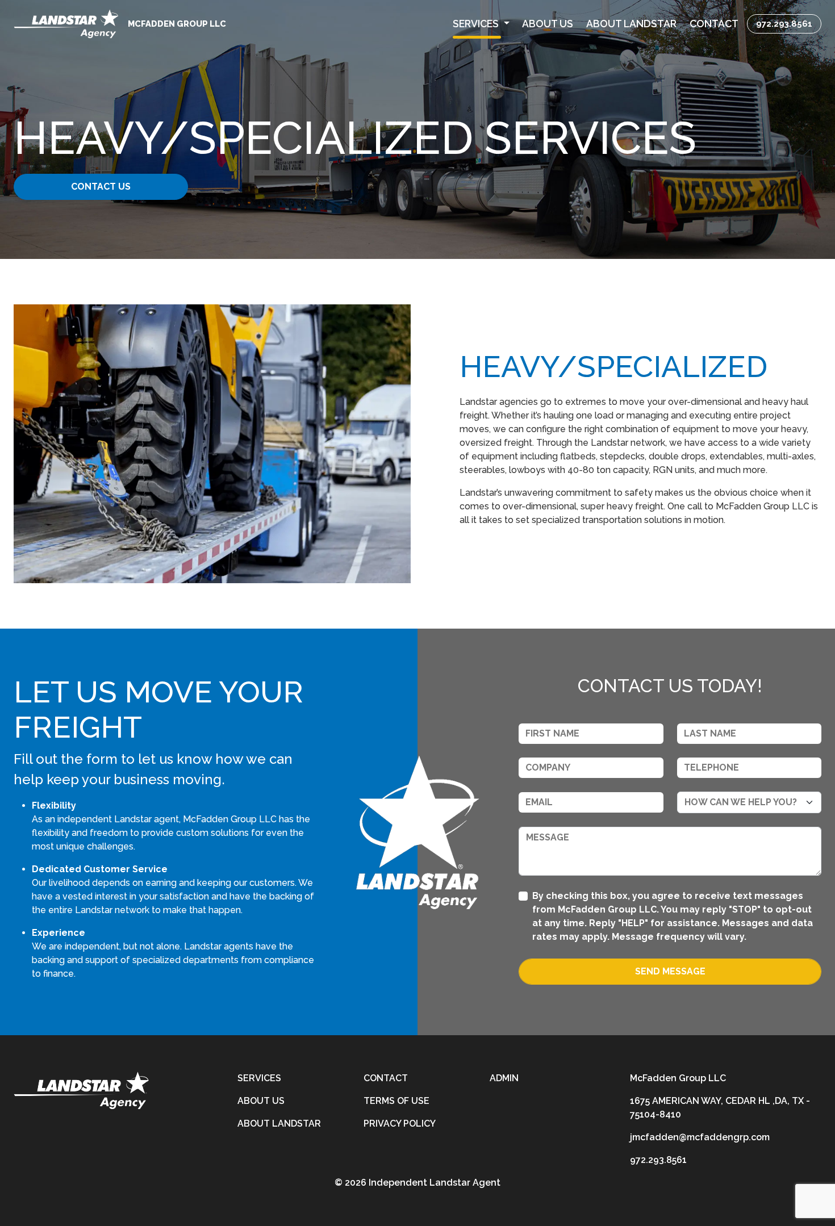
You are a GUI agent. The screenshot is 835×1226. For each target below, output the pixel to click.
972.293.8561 (784, 23)
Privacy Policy (400, 1123)
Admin (504, 1078)
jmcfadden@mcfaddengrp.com (700, 1137)
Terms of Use (396, 1100)
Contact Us (101, 186)
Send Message (670, 971)
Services (259, 1078)
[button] (481, 24)
